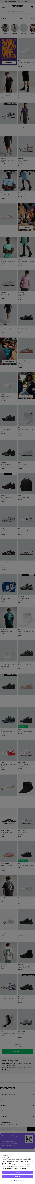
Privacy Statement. (20, 1168)
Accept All (17, 1172)
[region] (17, 1168)
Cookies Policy (6, 1163)
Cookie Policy (6, 1168)
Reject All (17, 1176)
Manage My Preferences (17, 1180)
